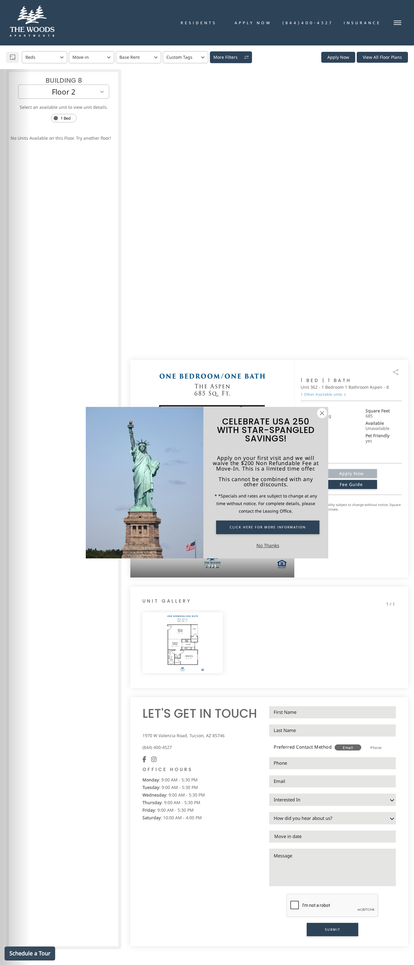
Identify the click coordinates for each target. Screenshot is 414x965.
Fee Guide (351, 484)
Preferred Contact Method (303, 747)
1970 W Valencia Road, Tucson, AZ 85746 (183, 735)
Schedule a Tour (29, 953)
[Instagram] (154, 759)
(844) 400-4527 (157, 747)
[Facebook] (144, 759)
